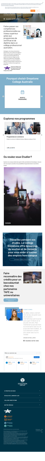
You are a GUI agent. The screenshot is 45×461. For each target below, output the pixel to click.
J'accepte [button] (32, 10)
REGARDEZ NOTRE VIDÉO (12, 19)
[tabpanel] (22, 324)
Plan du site (42, 430)
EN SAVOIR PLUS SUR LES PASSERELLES (11, 300)
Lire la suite (11, 147)
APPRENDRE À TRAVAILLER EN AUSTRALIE (22, 259)
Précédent (3, 96)
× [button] (42, 2)
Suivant (41, 96)
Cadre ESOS (14, 442)
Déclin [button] (38, 10)
